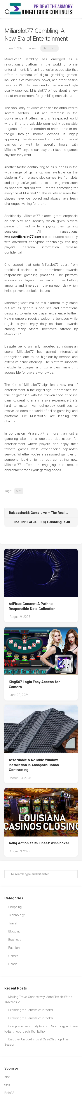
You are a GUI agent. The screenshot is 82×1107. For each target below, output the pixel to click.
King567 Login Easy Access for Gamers (34, 684)
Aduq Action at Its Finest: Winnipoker (39, 843)
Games (13, 956)
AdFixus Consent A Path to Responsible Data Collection (32, 606)
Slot (18, 491)
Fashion (14, 947)
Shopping (15, 907)
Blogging (14, 931)
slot (7, 1077)
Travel (12, 923)
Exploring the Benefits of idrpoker (30, 1010)
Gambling (49, 48)
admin (32, 48)
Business (14, 939)
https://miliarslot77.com (22, 237)
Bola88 (9, 1093)
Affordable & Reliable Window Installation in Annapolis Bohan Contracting (34, 765)
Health (12, 964)
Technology (16, 915)
